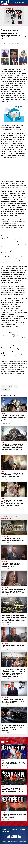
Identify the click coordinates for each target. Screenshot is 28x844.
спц (16, 386)
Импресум (4, 830)
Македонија (4, 43)
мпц (3, 386)
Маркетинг (13, 830)
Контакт (22, 830)
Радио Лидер (5, 2)
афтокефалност (6, 389)
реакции (10, 386)
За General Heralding (7, 832)
